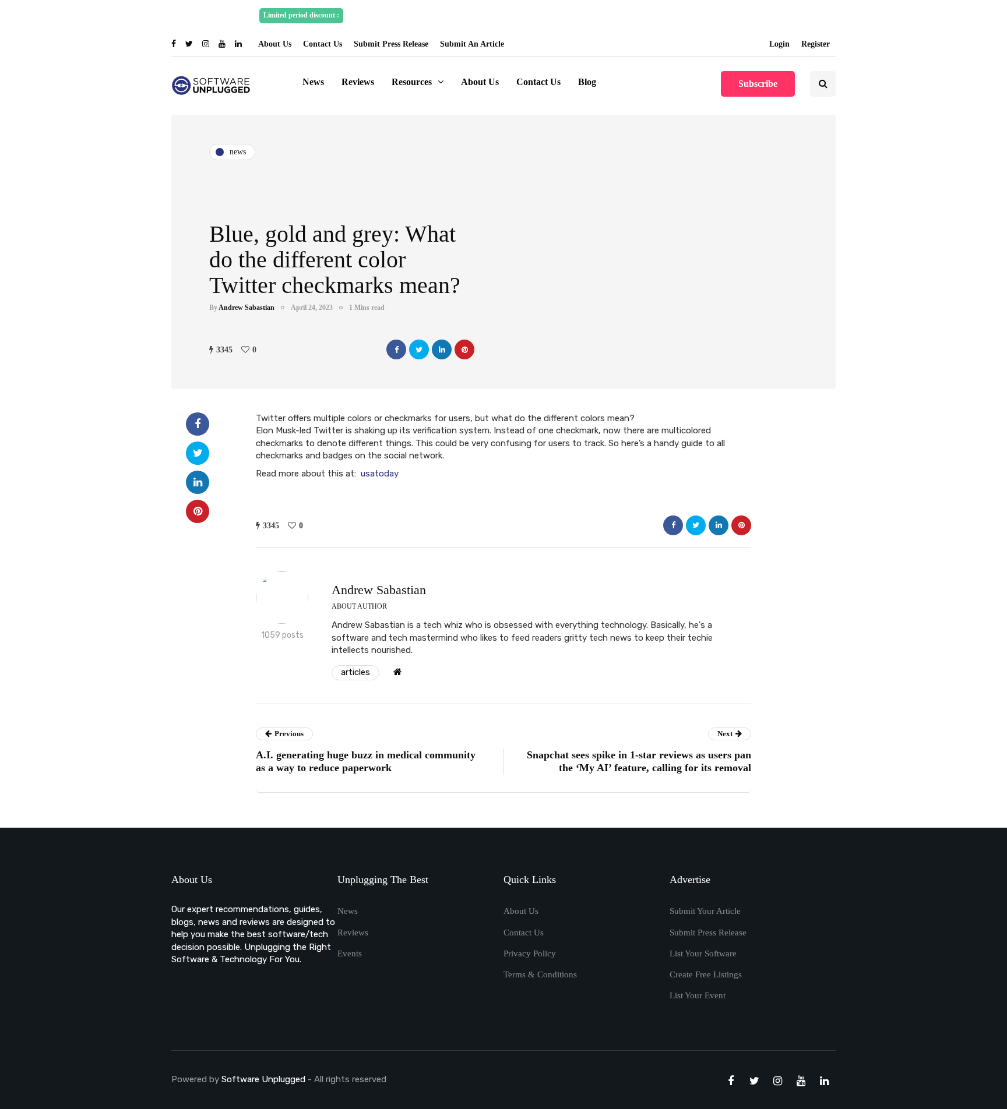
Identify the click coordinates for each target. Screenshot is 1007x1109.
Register (815, 44)
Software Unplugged (264, 1079)
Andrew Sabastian (246, 307)
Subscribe (757, 84)
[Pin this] (464, 349)
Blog (587, 82)
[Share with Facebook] (396, 349)
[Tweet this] (419, 349)
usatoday (380, 473)
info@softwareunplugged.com (694, 15)
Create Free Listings (706, 974)
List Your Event (698, 995)
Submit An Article (472, 44)
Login (779, 44)
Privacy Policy (530, 953)
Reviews (357, 82)
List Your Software (703, 953)
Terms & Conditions (540, 974)
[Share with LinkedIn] (442, 349)
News (313, 82)
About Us (274, 44)
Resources (412, 82)
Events (349, 953)
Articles (355, 672)
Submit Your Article (705, 911)
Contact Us (322, 44)
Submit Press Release (391, 44)
